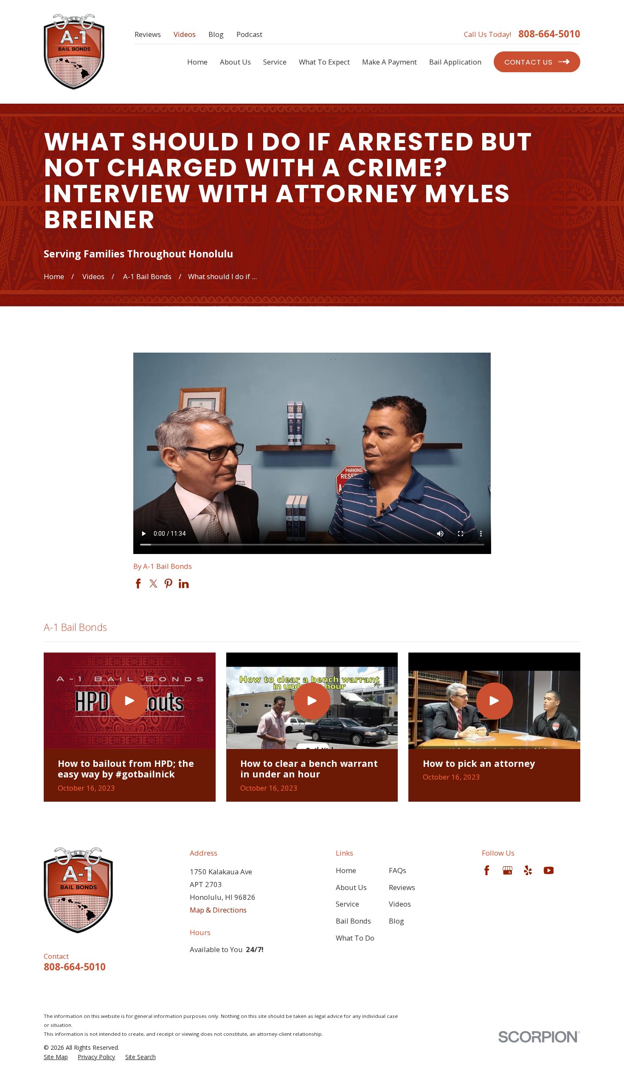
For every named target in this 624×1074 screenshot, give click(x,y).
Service (347, 904)
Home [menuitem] (197, 62)
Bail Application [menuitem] (455, 62)
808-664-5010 (549, 34)
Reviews (148, 34)
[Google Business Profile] (507, 870)
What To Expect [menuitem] (324, 62)
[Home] (74, 52)
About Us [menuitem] (235, 62)
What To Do (355, 938)
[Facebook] (487, 870)
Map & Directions (218, 910)
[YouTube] (549, 870)
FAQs (397, 870)
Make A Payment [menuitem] (389, 62)
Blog (216, 34)
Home (346, 870)
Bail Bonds (353, 921)
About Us (351, 887)
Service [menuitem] (275, 62)
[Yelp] (528, 870)
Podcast (249, 34)
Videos (185, 34)
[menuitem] (56, 1057)
